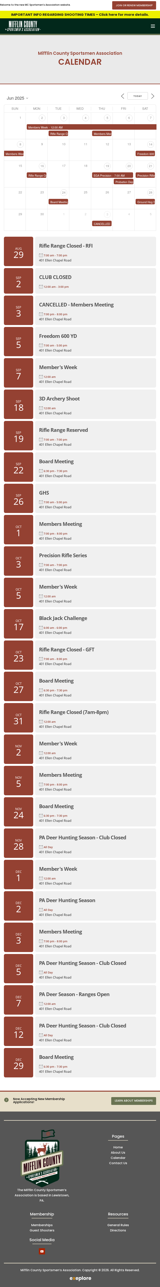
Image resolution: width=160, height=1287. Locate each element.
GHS (44, 492)
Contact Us (118, 1163)
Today (137, 96)
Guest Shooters (42, 1230)
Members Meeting (105, 133)
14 (150, 144)
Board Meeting (59, 201)
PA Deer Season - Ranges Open (74, 994)
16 (42, 166)
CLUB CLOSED (55, 277)
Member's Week (58, 367)
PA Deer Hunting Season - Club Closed (82, 837)
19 (107, 166)
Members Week (38, 126)
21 (150, 166)
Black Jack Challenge (63, 618)
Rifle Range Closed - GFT (66, 649)
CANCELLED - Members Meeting (76, 304)
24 (64, 192)
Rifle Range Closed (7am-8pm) (73, 712)
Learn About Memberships (134, 1101)
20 (129, 166)
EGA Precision (102, 175)
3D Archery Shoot (59, 398)
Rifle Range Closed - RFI (66, 245)
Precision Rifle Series (63, 555)
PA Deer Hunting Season (67, 900)
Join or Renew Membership (134, 5)
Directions (118, 1230)
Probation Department (129, 181)
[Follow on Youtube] (42, 1251)
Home (118, 1147)
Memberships (42, 1225)
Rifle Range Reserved (63, 429)
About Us (118, 1152)
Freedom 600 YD (148, 153)
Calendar (118, 1158)
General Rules (118, 1225)
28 (150, 192)
